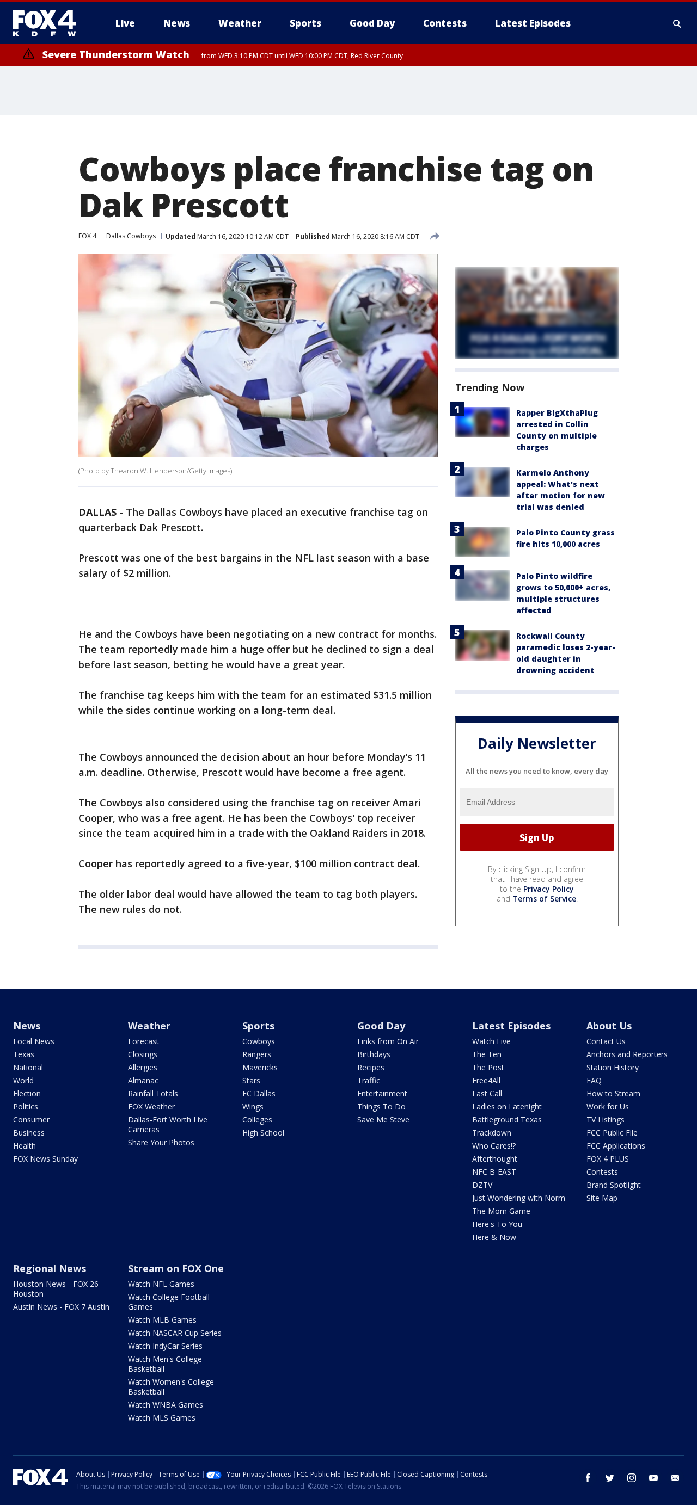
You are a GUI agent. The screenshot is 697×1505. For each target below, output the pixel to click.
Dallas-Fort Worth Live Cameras (167, 1124)
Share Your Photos (161, 1142)
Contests (602, 1172)
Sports (258, 1025)
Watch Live (491, 1041)
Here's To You (497, 1224)
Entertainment (382, 1093)
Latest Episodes (511, 1025)
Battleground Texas (507, 1119)
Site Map (601, 1198)
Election (27, 1093)
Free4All (486, 1080)
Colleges (257, 1119)
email (675, 1478)
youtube (653, 1478)
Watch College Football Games (169, 1302)
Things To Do (381, 1106)
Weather (149, 1025)
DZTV (482, 1185)
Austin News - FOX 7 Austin (61, 1307)
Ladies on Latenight (507, 1106)
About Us (609, 1025)
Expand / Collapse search (677, 23)
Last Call (487, 1093)
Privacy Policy (548, 889)
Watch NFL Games (161, 1284)
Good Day (381, 1025)
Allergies (142, 1067)
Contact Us (606, 1041)
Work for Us (607, 1106)
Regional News (49, 1268)
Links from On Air (388, 1041)
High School (263, 1132)
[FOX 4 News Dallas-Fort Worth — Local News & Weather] (49, 23)
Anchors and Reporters (627, 1054)
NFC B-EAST (494, 1172)
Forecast (143, 1041)
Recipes (370, 1067)
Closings (142, 1054)
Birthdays (373, 1054)
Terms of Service (544, 898)
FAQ (594, 1080)
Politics (25, 1106)
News (26, 1025)
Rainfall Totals (153, 1093)
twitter (610, 1478)
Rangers (256, 1054)
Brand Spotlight (613, 1185)
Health (24, 1145)
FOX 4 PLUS (607, 1159)
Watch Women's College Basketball (171, 1387)
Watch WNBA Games (165, 1404)
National (28, 1067)
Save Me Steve (383, 1119)
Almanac (143, 1080)
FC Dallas (259, 1093)
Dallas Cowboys (131, 235)
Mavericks (260, 1067)
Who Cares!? (494, 1145)
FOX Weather (151, 1106)
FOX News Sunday (45, 1159)
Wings (253, 1106)
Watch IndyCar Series (165, 1346)
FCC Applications (615, 1145)
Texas (23, 1054)
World (23, 1080)
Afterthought (494, 1159)
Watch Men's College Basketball (165, 1364)
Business (29, 1132)
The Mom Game (501, 1211)
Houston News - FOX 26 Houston (56, 1289)
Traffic (368, 1080)
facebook (588, 1478)
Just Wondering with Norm (518, 1198)
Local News (33, 1041)
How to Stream (613, 1093)
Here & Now (494, 1237)
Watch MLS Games (161, 1418)
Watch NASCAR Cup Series (175, 1333)
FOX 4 (87, 235)
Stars (251, 1080)
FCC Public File (612, 1132)
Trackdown (491, 1132)
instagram (631, 1478)
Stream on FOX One (176, 1268)
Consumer (31, 1119)
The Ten (487, 1054)
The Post (488, 1067)
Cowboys (258, 1041)
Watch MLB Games (162, 1320)
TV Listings (605, 1119)
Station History (612, 1067)
